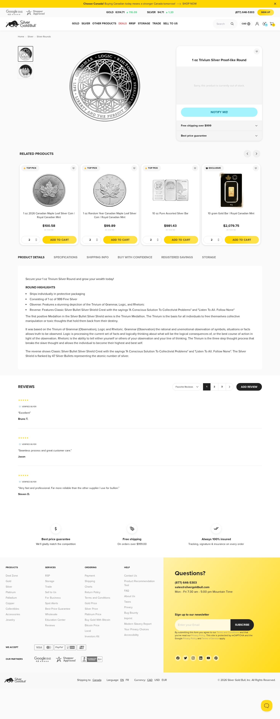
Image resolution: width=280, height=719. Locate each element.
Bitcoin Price (92, 625)
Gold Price (91, 603)
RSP (47, 575)
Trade (48, 586)
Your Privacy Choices (136, 629)
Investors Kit (92, 636)
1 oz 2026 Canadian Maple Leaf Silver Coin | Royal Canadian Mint (49, 215)
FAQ (126, 590)
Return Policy (92, 592)
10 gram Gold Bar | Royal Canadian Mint (231, 213)
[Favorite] (257, 51)
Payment (90, 575)
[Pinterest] (216, 658)
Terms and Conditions (97, 597)
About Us (129, 596)
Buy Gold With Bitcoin (97, 619)
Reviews (50, 625)
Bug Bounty (131, 612)
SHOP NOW (189, 3)
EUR (164, 680)
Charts (88, 586)
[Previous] (42, 86)
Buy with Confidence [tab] (135, 257)
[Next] (167, 86)
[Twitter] (185, 658)
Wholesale (51, 614)
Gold (121, 12)
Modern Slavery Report (137, 623)
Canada (97, 680)
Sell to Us (50, 592)
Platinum (11, 592)
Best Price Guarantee (57, 608)
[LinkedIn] (201, 658)
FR (127, 680)
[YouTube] (208, 658)
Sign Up (265, 12)
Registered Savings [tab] (177, 257)
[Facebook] (178, 658)
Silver (160, 12)
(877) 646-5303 (244, 12)
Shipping (90, 581)
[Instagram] (193, 658)
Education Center (55, 619)
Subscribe (242, 624)
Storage (49, 581)
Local (88, 631)
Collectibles (12, 608)
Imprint (128, 618)
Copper (10, 603)
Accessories (13, 614)
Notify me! (219, 112)
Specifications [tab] (66, 257)
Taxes (127, 601)
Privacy (128, 607)
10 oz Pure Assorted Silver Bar (170, 213)
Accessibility (131, 635)
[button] (219, 126)
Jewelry (10, 619)
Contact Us (130, 575)
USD (157, 680)
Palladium (11, 597)
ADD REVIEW (249, 387)
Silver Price (91, 608)
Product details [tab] (31, 257)
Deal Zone (12, 575)
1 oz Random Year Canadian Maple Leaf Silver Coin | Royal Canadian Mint (109, 215)
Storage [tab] (209, 257)
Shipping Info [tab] (98, 257)
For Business (53, 597)
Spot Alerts (51, 603)
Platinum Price (93, 614)
